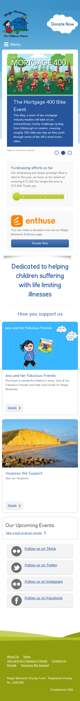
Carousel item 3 (70, 153)
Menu (15, 44)
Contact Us (59, 661)
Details (12, 407)
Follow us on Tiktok (40, 549)
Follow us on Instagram (44, 582)
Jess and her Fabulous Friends (27, 661)
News (27, 656)
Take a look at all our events (24, 533)
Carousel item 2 (63, 153)
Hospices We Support (35, 665)
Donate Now (62, 24)
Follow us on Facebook (44, 598)
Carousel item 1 (57, 153)
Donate (11, 665)
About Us (13, 656)
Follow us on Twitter (41, 565)
